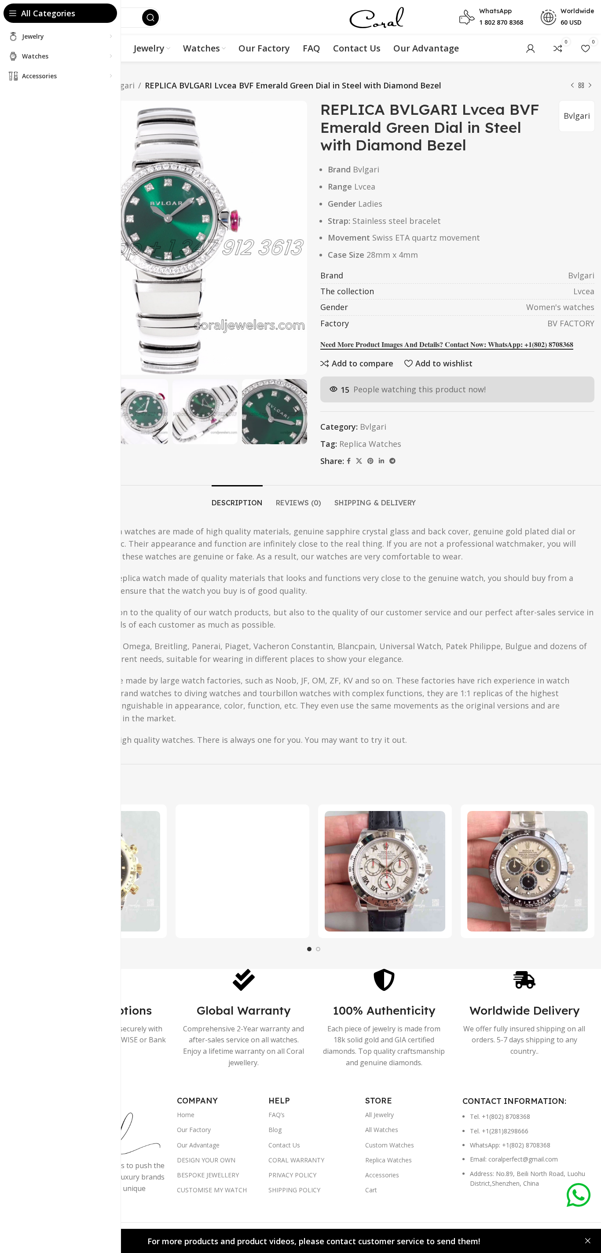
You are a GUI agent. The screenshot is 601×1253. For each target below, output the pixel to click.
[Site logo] (376, 16)
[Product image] (242, 871)
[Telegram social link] (392, 461)
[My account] (530, 48)
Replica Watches (370, 443)
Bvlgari (121, 85)
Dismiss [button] (588, 1241)
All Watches (381, 1129)
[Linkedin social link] (381, 461)
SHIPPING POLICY (294, 1190)
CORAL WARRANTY (296, 1160)
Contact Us (284, 1145)
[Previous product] (572, 85)
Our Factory (194, 1129)
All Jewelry (379, 1115)
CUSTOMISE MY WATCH (212, 1190)
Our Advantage (198, 1145)
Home (185, 1115)
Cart (371, 1190)
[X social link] (359, 461)
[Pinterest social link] (370, 461)
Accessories (382, 1175)
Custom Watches (389, 1145)
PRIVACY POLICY (292, 1175)
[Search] (150, 17)
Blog (275, 1129)
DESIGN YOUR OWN (206, 1160)
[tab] (237, 498)
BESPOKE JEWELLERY (208, 1175)
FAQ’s (276, 1115)
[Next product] (590, 85)
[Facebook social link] (348, 461)
